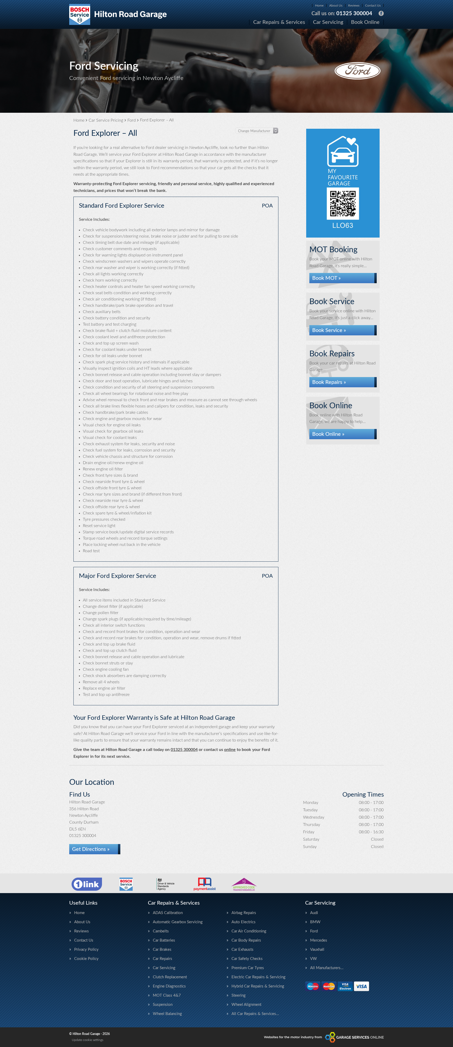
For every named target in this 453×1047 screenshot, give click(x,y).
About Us (335, 5)
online (230, 750)
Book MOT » (326, 278)
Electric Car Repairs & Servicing (258, 977)
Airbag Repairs (243, 913)
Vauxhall (317, 950)
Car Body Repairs (246, 940)
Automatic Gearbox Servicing (178, 922)
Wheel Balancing (167, 1014)
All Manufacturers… (326, 968)
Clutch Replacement (170, 977)
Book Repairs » (329, 382)
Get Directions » (91, 849)
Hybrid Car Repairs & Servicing (257, 986)
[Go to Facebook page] (381, 13)
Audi (314, 913)
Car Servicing (328, 22)
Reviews (353, 5)
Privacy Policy (86, 950)
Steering (238, 995)
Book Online (365, 22)
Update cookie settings (87, 1039)
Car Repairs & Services (279, 22)
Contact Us (373, 5)
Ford (314, 931)
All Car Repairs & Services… (255, 1014)
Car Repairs (162, 959)
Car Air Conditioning (248, 931)
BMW (315, 922)
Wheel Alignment (246, 1005)
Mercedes (318, 940)
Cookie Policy (86, 959)
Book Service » (329, 330)
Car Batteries (164, 940)
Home (319, 5)
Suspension (162, 1005)
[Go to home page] (118, 14)
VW (313, 959)
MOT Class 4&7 (167, 995)
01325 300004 (341, 13)
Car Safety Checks (247, 959)
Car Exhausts (242, 950)
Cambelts (161, 931)
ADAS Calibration (168, 913)
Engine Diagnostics (169, 986)
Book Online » (328, 434)
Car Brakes (162, 950)
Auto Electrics (243, 922)
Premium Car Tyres (247, 968)
